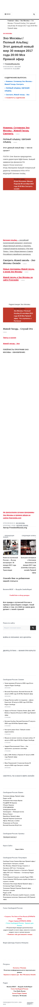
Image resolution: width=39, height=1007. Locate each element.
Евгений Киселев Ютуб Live (12, 825)
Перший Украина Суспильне (12, 818)
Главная (11, 20)
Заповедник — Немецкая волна (13, 811)
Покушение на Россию (10, 823)
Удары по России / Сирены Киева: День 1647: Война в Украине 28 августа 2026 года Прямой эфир (20, 713)
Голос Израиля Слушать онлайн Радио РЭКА (18, 877)
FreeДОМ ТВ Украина (10, 803)
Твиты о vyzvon (9, 338)
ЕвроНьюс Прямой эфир (11, 816)
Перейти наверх (30, 1003)
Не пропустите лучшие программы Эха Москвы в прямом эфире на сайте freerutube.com (18, 515)
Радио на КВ (7, 798)
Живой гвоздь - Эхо (11, 344)
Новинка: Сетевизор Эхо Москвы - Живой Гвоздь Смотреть (16, 130)
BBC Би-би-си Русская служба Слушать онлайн (19, 895)
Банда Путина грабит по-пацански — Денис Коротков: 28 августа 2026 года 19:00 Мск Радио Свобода (19, 702)
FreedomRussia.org (12, 64)
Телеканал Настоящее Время (12, 800)
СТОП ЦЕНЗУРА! (8, 807)
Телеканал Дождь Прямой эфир (13, 796)
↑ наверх (17, 134)
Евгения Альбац (10, 240)
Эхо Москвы (25, 20)
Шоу (17, 20)
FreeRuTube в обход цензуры (19, 595)
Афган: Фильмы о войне (11, 820)
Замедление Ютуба (9, 809)
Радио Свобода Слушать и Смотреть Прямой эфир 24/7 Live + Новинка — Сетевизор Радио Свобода (18, 872)
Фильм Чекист (8, 814)
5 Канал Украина (8, 805)
